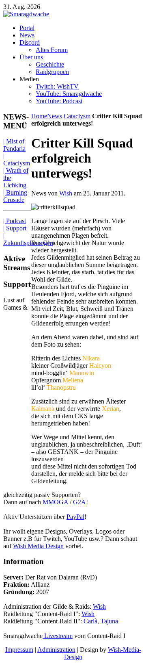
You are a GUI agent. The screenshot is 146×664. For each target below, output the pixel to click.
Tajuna (109, 621)
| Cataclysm (16, 159)
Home (39, 116)
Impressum (19, 649)
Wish (65, 193)
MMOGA (55, 502)
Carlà (90, 621)
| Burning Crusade (15, 196)
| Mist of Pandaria (14, 145)
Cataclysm (77, 116)
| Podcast (14, 220)
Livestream (58, 635)
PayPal (75, 516)
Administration (56, 649)
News (54, 116)
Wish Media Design (38, 545)
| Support (14, 228)
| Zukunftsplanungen (28, 239)
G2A (79, 502)
